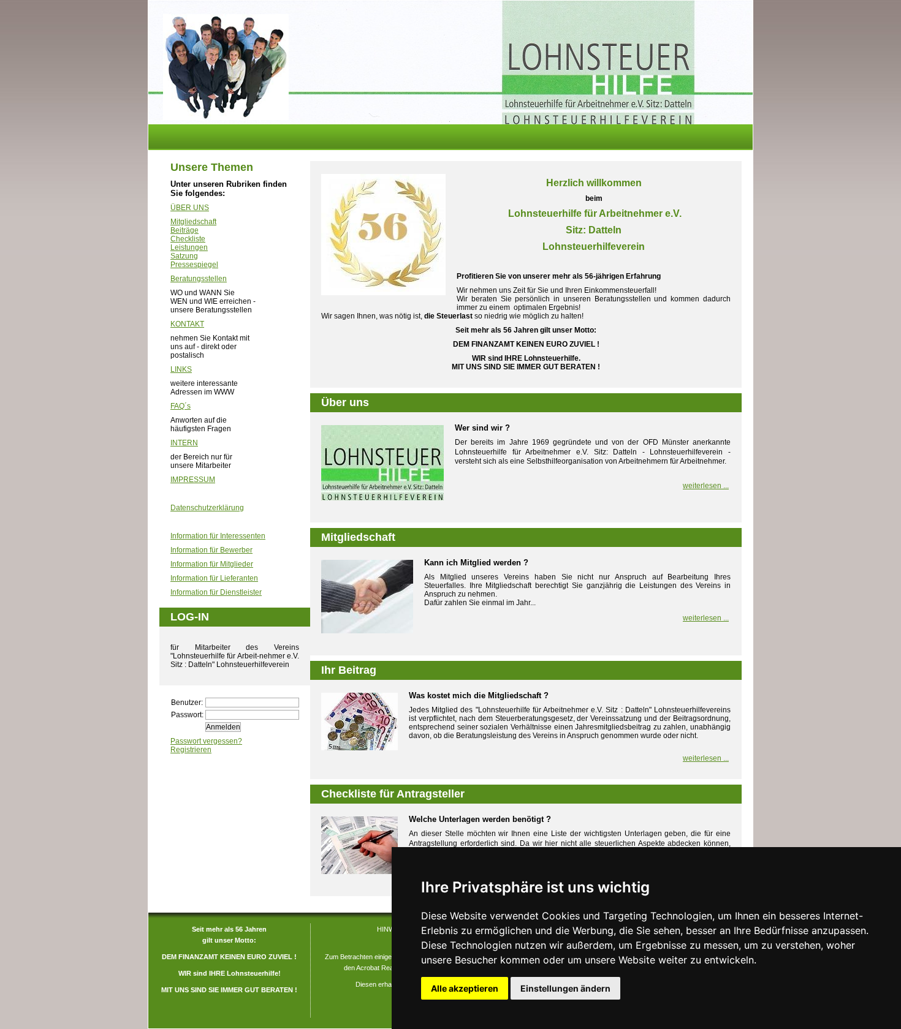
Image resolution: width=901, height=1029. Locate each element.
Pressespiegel (194, 264)
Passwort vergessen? (206, 741)
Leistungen (189, 247)
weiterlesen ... (706, 485)
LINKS (181, 369)
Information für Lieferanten (214, 578)
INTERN (184, 443)
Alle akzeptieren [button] (464, 988)
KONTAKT (187, 324)
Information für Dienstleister (216, 592)
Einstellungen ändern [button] (565, 988)
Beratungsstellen (198, 278)
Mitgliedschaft (193, 221)
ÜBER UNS (189, 207)
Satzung (184, 256)
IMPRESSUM (192, 479)
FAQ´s (180, 406)
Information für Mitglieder (211, 564)
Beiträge (184, 230)
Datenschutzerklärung (207, 507)
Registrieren (190, 749)
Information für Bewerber (211, 550)
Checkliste (187, 239)
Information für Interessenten (217, 536)
